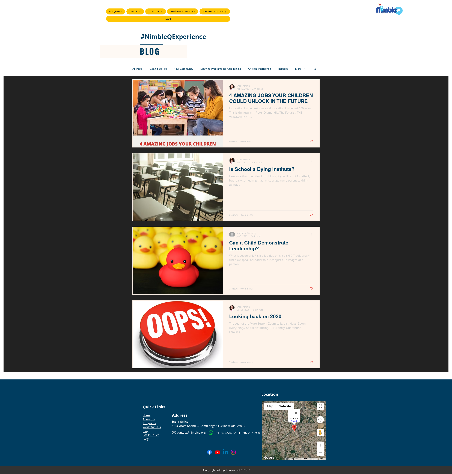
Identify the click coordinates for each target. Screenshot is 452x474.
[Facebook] (209, 452)
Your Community (183, 68)
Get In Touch (151, 435)
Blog (145, 431)
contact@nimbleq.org (191, 432)
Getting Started (158, 68)
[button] (315, 69)
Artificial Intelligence (259, 68)
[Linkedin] (225, 452)
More (298, 68)
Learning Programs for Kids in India (220, 68)
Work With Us (152, 427)
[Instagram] (233, 452)
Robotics (283, 68)
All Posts (137, 68)
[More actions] (312, 87)
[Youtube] (217, 452)
